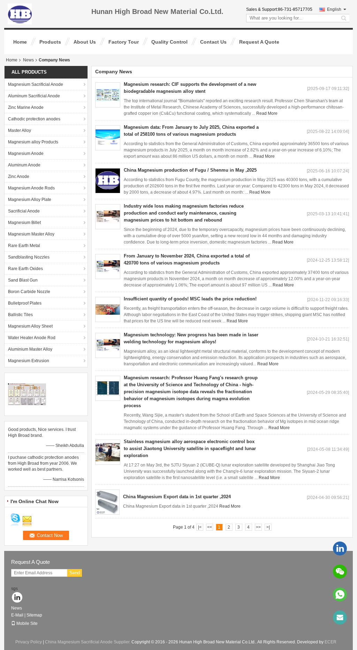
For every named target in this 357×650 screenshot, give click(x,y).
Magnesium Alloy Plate (29, 199)
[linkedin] (340, 548)
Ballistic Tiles (20, 314)
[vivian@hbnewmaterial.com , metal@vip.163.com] (340, 618)
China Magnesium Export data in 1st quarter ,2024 (177, 496)
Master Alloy (19, 130)
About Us (85, 42)
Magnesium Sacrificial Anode (35, 84)
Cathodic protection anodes (34, 119)
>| (268, 527)
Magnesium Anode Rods (31, 188)
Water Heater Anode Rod (31, 337)
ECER (330, 642)
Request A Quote (259, 42)
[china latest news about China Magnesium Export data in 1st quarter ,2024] (107, 502)
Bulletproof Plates (24, 303)
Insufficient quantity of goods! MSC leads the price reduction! (190, 298)
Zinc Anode (18, 176)
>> (258, 527)
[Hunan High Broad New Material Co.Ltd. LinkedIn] (17, 598)
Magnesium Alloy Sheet (30, 326)
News (28, 60)
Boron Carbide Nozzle (29, 291)
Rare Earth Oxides (25, 268)
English (334, 9)
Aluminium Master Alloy (30, 349)
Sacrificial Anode (24, 211)
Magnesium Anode (26, 153)
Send (74, 572)
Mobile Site (27, 623)
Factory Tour (123, 42)
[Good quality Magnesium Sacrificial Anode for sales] (27, 393)
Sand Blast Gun (23, 280)
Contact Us (213, 42)
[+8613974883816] (340, 595)
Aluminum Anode (24, 165)
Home (20, 42)
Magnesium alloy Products (33, 142)
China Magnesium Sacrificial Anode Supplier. (88, 642)
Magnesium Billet (24, 222)
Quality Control (169, 42)
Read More (267, 113)
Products (50, 42)
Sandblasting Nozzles (29, 257)
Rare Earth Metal (24, 245)
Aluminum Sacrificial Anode (34, 96)
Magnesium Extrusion (28, 360)
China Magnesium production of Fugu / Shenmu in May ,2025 (190, 170)
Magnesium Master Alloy (31, 234)
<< (209, 527)
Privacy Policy (28, 642)
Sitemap (34, 615)
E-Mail (17, 615)
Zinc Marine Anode (26, 107)
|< (200, 527)
